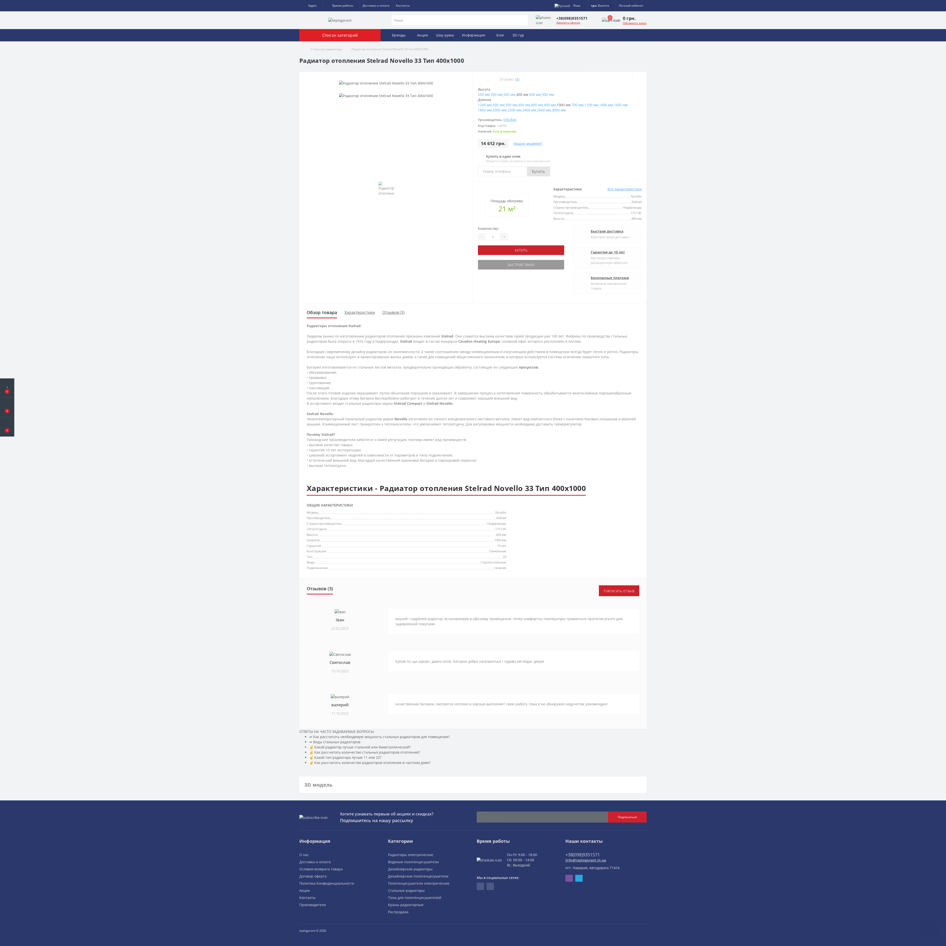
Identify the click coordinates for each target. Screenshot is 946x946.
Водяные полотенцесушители (413, 862)
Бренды (399, 35)
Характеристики (359, 312)
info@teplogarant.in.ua (585, 860)
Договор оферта (313, 876)
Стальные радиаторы (326, 49)
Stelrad (509, 120)
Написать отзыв (619, 590)
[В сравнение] (639, 79)
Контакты (403, 5)
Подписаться (627, 817)
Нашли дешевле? (527, 143)
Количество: (488, 228)
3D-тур (518, 35)
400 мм (501, 534)
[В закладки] (626, 79)
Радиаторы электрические (410, 854)
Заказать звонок (568, 22)
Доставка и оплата (376, 5)
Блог (500, 35)
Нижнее (500, 568)
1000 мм (500, 540)
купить (521, 250)
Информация (473, 35)
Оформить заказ (635, 23)
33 (504, 557)
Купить (538, 171)
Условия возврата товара (321, 869)
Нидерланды (496, 523)
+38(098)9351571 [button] (582, 855)
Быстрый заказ (521, 264)
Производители (312, 904)
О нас (304, 854)
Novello (500, 512)
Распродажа (398, 912)
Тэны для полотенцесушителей (414, 897)
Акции (422, 35)
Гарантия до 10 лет (608, 252)
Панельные (497, 551)
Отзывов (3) (393, 312)
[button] (311, 5)
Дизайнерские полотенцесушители (418, 876)
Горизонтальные (493, 562)
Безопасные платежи (610, 277)
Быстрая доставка (607, 231)
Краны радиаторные (405, 904)
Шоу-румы (445, 35)
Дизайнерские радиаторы (410, 869)
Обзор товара (322, 312)
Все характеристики (625, 189)
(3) (517, 79)
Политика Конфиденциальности (326, 883)
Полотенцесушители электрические (418, 883)
